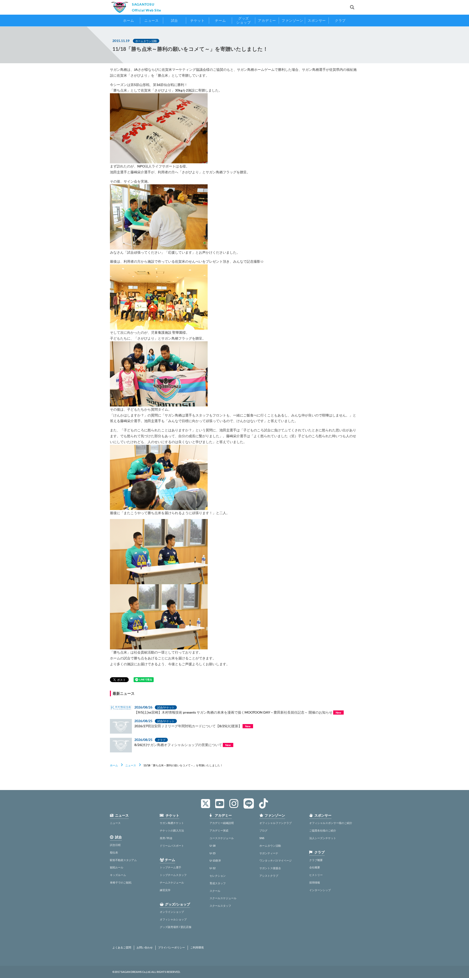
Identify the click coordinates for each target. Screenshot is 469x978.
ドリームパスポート (172, 845)
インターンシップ (320, 890)
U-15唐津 (215, 860)
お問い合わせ (145, 947)
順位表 (114, 852)
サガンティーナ (268, 853)
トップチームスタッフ (173, 874)
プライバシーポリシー (171, 947)
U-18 (212, 845)
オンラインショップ (172, 911)
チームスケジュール (172, 882)
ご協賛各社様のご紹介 (322, 830)
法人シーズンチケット (322, 838)
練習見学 (165, 890)
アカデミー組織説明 (222, 822)
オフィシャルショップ (173, 919)
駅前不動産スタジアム (123, 860)
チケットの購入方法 (172, 830)
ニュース (130, 765)
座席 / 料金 (166, 838)
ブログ (263, 830)
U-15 (212, 853)
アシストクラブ (268, 875)
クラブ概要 (316, 860)
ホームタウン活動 (270, 845)
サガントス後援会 (270, 868)
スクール (215, 890)
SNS (261, 838)
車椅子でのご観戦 (120, 882)
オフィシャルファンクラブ (275, 822)
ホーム (114, 765)
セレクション (218, 875)
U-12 (212, 868)
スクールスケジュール (223, 898)
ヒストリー (316, 874)
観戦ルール (116, 867)
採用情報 (314, 882)
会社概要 (314, 867)
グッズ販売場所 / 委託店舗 (175, 926)
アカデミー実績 (219, 830)
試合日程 (115, 844)
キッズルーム (118, 874)
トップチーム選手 (170, 867)
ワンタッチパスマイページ (275, 860)
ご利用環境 (197, 947)
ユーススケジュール (222, 838)
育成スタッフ (218, 883)
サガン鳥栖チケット (172, 822)
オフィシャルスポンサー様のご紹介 (330, 822)
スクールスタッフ (220, 905)
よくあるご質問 (121, 947)
